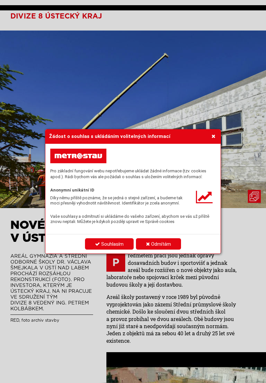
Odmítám (160, 244)
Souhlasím (112, 244)
